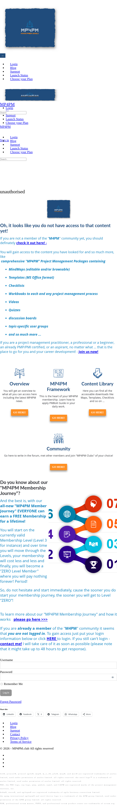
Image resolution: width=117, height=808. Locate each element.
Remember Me (13, 684)
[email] (8, 755)
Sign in (4, 140)
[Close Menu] (2, 130)
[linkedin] (8, 762)
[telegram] (8, 766)
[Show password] (113, 677)
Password (6, 672)
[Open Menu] (2, 100)
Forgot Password (10, 701)
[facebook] (8, 759)
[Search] (2, 136)
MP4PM (7, 104)
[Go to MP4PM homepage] (30, 51)
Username (6, 660)
